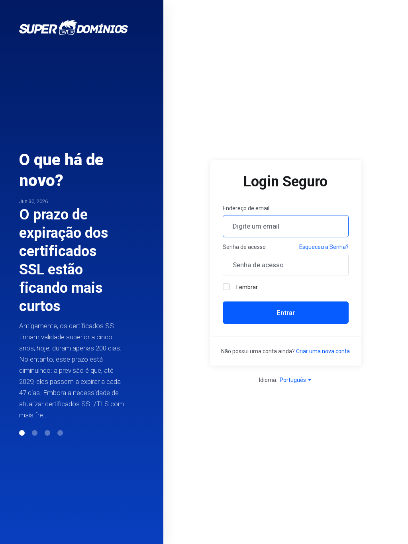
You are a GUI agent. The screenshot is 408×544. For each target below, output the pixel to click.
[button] (22, 433)
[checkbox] (226, 286)
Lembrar (247, 287)
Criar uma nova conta (323, 351)
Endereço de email (246, 208)
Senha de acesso (244, 247)
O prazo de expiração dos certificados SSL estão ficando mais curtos (63, 260)
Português (293, 380)
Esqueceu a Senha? (324, 247)
